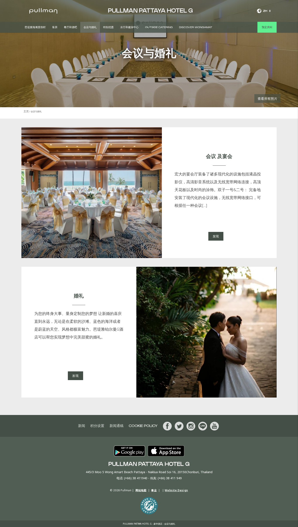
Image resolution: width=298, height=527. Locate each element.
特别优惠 (108, 27)
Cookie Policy (143, 426)
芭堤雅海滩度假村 (35, 27)
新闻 (81, 426)
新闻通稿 (116, 426)
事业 (154, 490)
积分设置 (97, 426)
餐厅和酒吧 (70, 27)
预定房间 (267, 27)
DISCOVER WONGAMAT (195, 27)
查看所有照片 (267, 98)
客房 (54, 27)
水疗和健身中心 (129, 27)
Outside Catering (159, 27)
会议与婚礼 (90, 27)
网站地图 (140, 490)
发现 (216, 236)
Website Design (176, 490)
